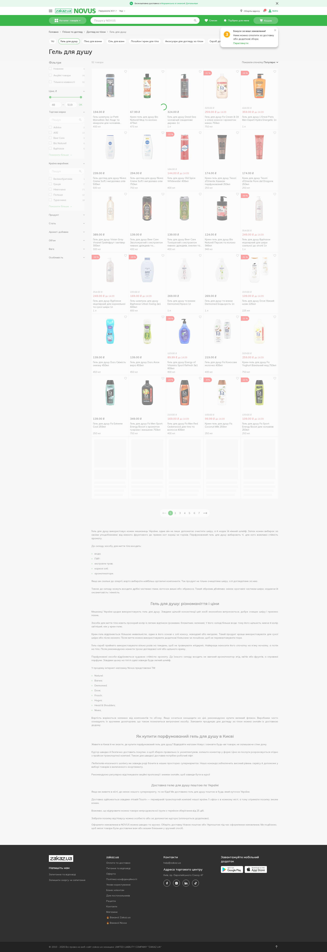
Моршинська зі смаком (173, 3)
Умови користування (118, 884)
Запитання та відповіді (62, 874)
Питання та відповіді (118, 868)
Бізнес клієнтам (115, 890)
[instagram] (176, 883)
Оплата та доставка (118, 862)
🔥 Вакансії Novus (116, 922)
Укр (121, 11)
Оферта (111, 873)
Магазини (112, 911)
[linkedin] (186, 883)
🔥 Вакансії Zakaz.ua (118, 917)
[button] (250, 11)
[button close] (277, 3)
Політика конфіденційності (121, 879)
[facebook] (167, 883)
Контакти (111, 906)
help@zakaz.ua (172, 862)
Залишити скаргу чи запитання (67, 880)
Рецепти (111, 901)
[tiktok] (195, 883)
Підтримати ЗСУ (107, 11)
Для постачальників (118, 895)
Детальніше (192, 3)
